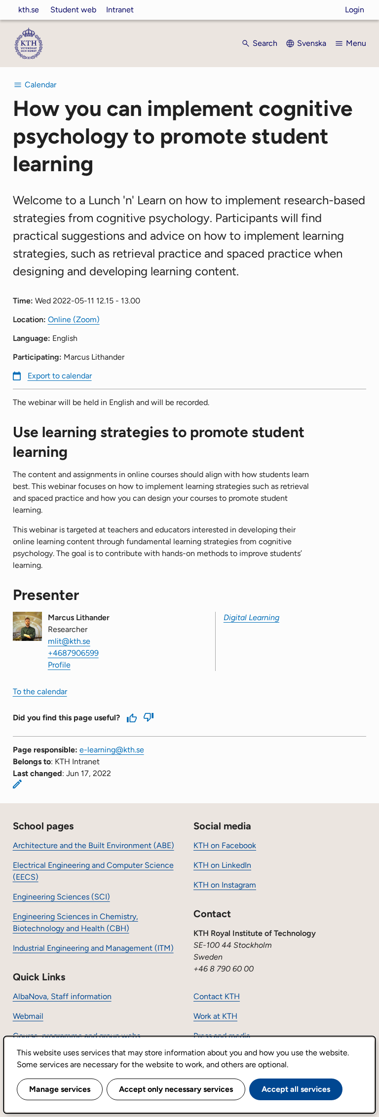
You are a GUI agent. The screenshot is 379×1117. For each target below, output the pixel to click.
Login (354, 9)
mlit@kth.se (69, 641)
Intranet (120, 9)
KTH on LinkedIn (222, 865)
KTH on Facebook (224, 845)
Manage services (59, 1089)
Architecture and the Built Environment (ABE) (93, 845)
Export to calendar (60, 375)
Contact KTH (216, 996)
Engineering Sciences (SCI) (61, 896)
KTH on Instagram (224, 885)
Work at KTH (215, 1016)
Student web (73, 9)
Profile (59, 665)
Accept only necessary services (176, 1089)
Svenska (311, 43)
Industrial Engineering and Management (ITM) (93, 948)
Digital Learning (251, 617)
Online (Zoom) (74, 319)
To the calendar (40, 691)
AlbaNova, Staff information (62, 996)
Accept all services (296, 1089)
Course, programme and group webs (76, 1036)
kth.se (28, 9)
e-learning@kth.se (111, 749)
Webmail (28, 1016)
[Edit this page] (17, 784)
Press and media (221, 1036)
